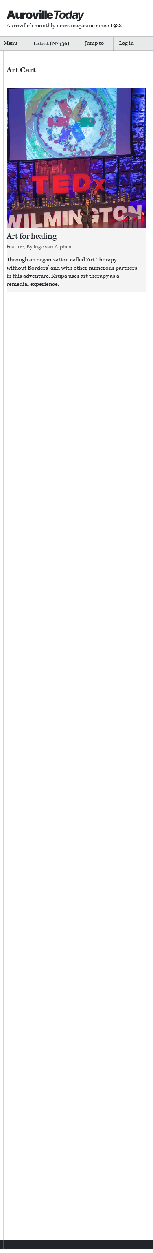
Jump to (94, 43)
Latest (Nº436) (51, 43)
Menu (10, 43)
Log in (126, 43)
